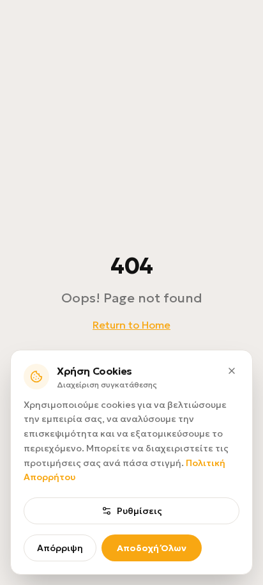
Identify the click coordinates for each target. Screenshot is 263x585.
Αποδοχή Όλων (151, 548)
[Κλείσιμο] (231, 370)
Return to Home (131, 324)
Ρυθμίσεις (139, 511)
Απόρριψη (60, 548)
